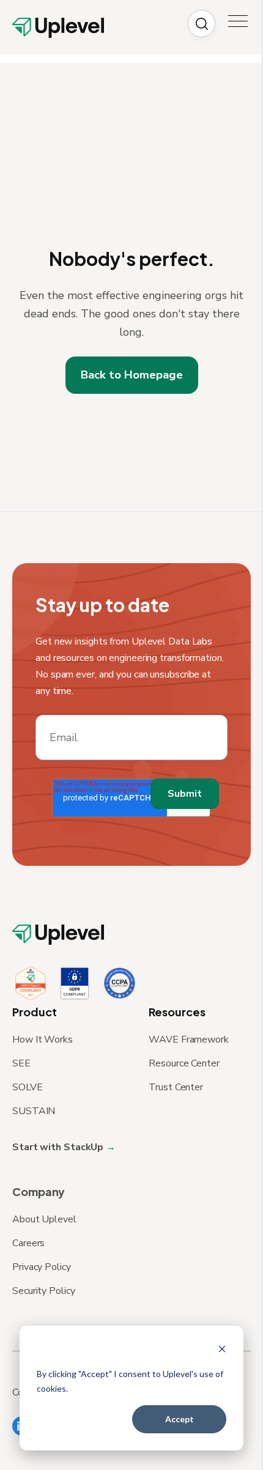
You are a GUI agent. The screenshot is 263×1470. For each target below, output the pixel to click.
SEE (21, 1063)
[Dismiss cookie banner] (222, 1350)
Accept (179, 1419)
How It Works (42, 1039)
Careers (28, 1243)
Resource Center (184, 1063)
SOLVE (27, 1087)
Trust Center (176, 1087)
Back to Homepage (132, 375)
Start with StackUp (59, 1147)
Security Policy (43, 1291)
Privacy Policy (41, 1267)
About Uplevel (44, 1219)
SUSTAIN (33, 1111)
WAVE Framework (189, 1039)
